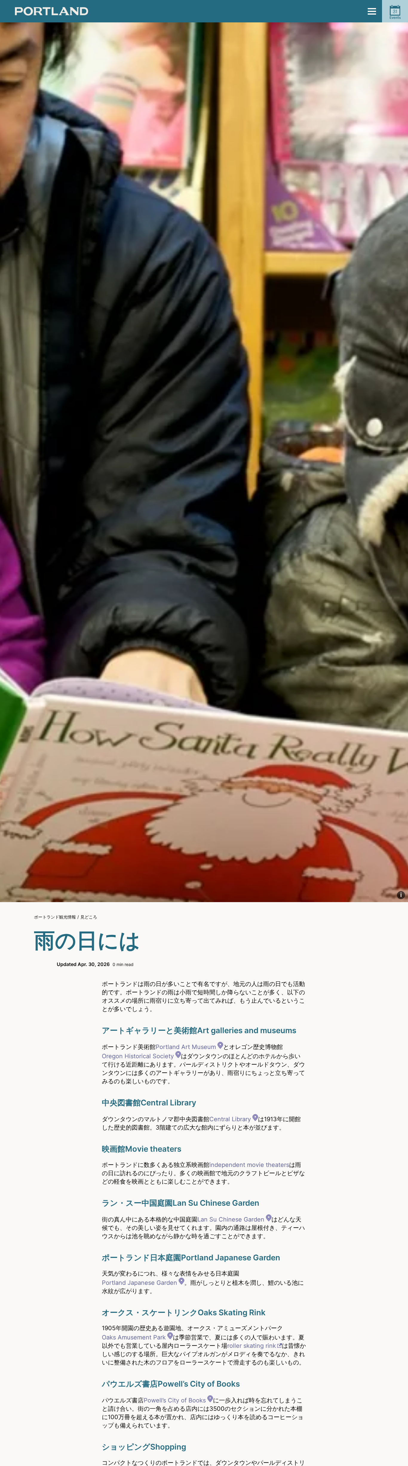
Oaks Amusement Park (134, 1337)
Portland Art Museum (186, 1046)
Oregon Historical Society (138, 1056)
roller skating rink (251, 1345)
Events (395, 14)
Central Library (230, 1119)
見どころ (88, 916)
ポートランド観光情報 (55, 916)
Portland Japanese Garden (139, 1282)
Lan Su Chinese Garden (230, 1219)
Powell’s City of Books (175, 1400)
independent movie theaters (249, 1164)
